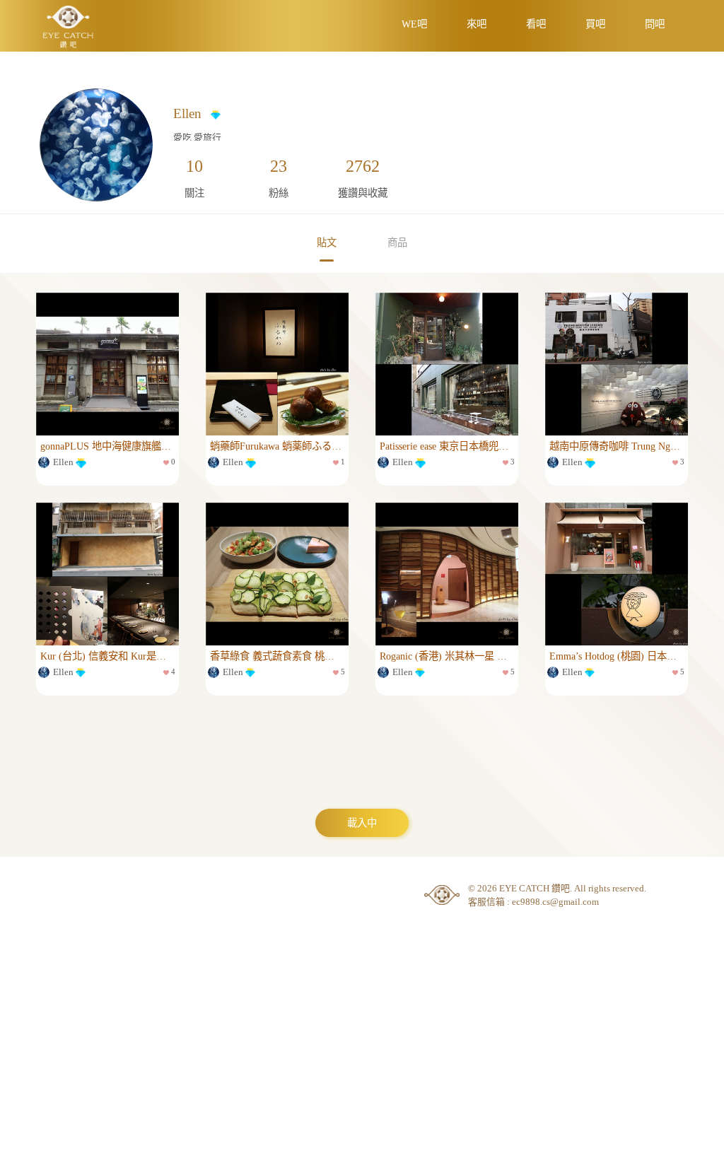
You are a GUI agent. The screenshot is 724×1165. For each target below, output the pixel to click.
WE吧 (414, 24)
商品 (397, 242)
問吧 (655, 24)
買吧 (595, 24)
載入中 (362, 823)
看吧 (536, 24)
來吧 (476, 24)
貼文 (327, 242)
